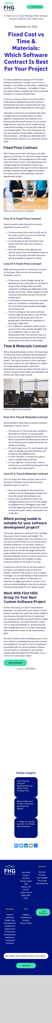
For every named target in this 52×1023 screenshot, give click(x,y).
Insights (26, 914)
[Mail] (31, 866)
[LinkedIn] (27, 866)
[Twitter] (24, 866)
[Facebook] (21, 866)
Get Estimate (42, 883)
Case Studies (42, 878)
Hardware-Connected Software (10, 940)
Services (42, 872)
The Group (42, 880)
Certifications (26, 917)
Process (42, 875)
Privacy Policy (26, 923)
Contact (25, 920)
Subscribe (26, 965)
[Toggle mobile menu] (47, 7)
